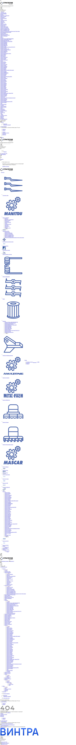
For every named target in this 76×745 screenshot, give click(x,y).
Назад (7, 569)
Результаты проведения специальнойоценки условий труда (7, 725)
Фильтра (8, 602)
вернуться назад (3, 712)
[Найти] (1, 8)
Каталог (6, 570)
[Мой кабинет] (0, 555)
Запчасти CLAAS (10, 587)
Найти (2, 737)
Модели (8, 681)
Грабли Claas (11, 684)
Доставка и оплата (3, 714)
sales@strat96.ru (4, 126)
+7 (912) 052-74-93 (4, 119)
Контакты (2, 716)
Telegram (4, 129)
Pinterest (3, 130)
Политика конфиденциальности (7, 723)
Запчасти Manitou (10, 574)
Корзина (1, 159)
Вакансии (2, 715)
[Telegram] (2, 150)
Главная (1, 713)
